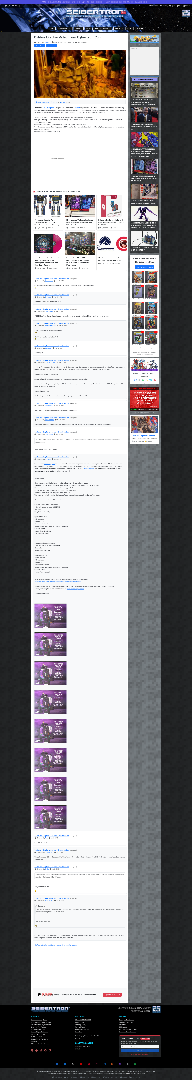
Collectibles (52, 46)
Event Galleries (36, 1037)
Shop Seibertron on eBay (128, 1029)
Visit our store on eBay (144, 267)
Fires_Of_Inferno (50, 362)
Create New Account (82, 1046)
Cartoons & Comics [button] (102, 28)
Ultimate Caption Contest (143, 435)
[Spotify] (135, 1064)
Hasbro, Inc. (128, 1073)
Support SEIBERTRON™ (112, 994)
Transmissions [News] (39, 1020)
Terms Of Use (80, 1027)
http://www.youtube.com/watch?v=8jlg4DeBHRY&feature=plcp (57, 581)
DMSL (47, 869)
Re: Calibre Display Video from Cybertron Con (51, 278)
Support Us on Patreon (127, 1032)
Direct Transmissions (135, 1038)
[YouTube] (81, 1064)
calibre (77, 108)
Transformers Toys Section (41, 1022)
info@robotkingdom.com (75, 589)
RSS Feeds (123, 1027)
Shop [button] (51, 28)
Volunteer (122, 1025)
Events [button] (139, 28)
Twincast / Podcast (126, 1022)
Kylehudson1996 (50, 325)
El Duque (47, 42)
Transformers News (143, 79)
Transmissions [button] (64, 28)
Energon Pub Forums (38, 1027)
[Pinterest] (89, 1064)
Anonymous (49, 405)
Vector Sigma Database (39, 1032)
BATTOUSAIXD (49, 420)
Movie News (40, 46)
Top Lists (34, 1041)
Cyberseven (49, 281)
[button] (143, 5)
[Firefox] (41, 1050)
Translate (78, 1032)
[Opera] (50, 1050)
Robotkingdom (49, 108)
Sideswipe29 (49, 852)
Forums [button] (78, 28)
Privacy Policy (80, 1022)
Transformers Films (38, 1029)
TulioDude (48, 348)
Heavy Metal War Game (39, 1039)
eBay (153, 44)
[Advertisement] (21, 63)
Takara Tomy (140, 1073)
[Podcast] (120, 1064)
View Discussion (43, 102)
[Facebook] (57, 1064)
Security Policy (80, 1025)
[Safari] (36, 1050)
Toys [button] (88, 28)
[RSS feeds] (112, 1064)
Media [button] (128, 28)
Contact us (79, 1038)
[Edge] (45, 1050)
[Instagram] (97, 1064)
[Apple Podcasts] (127, 1064)
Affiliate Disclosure (82, 1029)
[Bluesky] (65, 1064)
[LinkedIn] (104, 1064)
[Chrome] (32, 1050)
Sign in (54, 102)
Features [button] (118, 28)
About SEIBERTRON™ (83, 1020)
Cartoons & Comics (38, 1034)
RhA (46, 838)
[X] (73, 1064)
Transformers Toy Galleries (41, 1025)
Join (64, 102)
